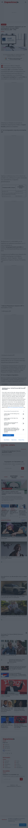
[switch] (23, 414)
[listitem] (14, 411)
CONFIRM (8, 435)
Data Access (14, 439)
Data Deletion (6, 439)
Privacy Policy (21, 439)
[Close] (25, 388)
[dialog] (14, 414)
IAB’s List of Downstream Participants (15, 407)
